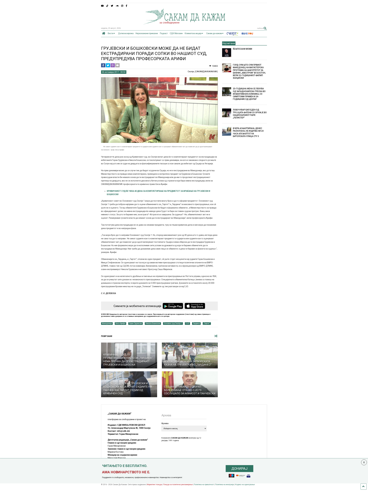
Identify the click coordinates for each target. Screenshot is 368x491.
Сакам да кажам (214, 33)
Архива (164, 423)
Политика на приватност (204, 485)
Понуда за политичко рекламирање (178, 485)
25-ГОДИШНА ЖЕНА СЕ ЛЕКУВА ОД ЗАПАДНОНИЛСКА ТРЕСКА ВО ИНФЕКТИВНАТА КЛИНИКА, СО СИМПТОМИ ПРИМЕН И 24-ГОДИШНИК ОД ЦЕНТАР (249, 93)
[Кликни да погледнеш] (190, 355)
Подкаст (164, 33)
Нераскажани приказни (147, 33)
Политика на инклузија (224, 485)
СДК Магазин (176, 33)
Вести (110, 33)
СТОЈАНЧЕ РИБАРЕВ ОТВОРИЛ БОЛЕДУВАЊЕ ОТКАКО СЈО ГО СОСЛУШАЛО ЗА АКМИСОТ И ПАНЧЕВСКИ (189, 390)
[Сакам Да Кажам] (184, 23)
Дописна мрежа (126, 33)
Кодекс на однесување (245, 485)
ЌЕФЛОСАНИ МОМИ (242, 49)
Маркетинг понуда (154, 485)
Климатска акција (193, 33)
